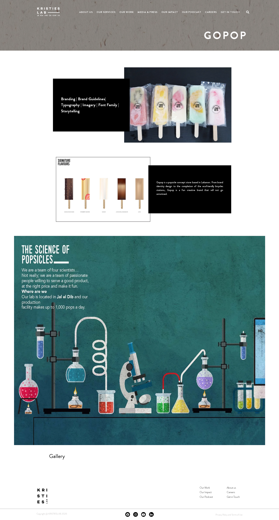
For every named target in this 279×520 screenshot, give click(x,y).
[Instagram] (135, 514)
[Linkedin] (151, 514)
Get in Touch (233, 497)
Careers (211, 12)
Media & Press (148, 12)
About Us (86, 12)
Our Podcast (191, 12)
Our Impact (169, 12)
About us (231, 488)
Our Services (106, 12)
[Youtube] (143, 514)
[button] (247, 12)
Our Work (126, 12)
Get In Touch (230, 12)
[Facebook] (127, 514)
